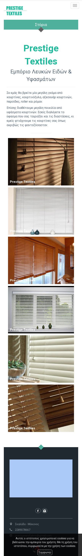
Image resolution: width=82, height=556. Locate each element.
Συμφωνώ (45, 552)
